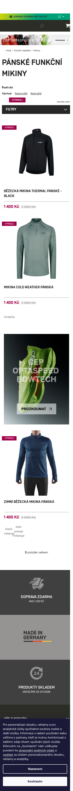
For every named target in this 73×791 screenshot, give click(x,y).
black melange (9, 531)
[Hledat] (42, 25)
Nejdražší (36, 93)
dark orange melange (18, 531)
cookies (8, 754)
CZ (60, 16)
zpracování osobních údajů (36, 750)
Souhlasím (35, 781)
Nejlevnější (21, 93)
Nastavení (35, 769)
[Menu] (6, 12)
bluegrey (9, 317)
